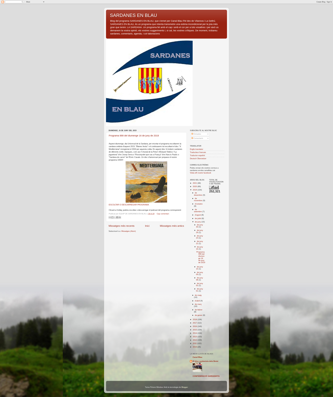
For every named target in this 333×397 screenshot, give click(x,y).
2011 (195, 343)
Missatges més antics (172, 225)
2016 (195, 326)
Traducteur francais (198, 152)
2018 (195, 319)
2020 (195, 186)
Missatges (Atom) (128, 231)
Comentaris (198, 138)
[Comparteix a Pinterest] (120, 217)
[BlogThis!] (112, 217)
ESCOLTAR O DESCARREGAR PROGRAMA (129, 205)
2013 (195, 337)
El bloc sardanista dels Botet (205, 361)
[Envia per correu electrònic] (110, 217)
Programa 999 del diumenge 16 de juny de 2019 (134, 135)
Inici (147, 225)
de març (198, 304)
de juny (198, 222)
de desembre (198, 194)
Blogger (184, 387)
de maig (198, 295)
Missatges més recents (122, 225)
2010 (195, 347)
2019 (195, 190)
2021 (195, 183)
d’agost (198, 215)
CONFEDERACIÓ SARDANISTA (206, 376)
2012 (195, 340)
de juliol (198, 218)
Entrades (197, 134)
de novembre (198, 199)
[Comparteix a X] (115, 217)
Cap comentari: (163, 214)
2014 (195, 333)
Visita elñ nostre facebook (200, 173)
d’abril (197, 301)
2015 (195, 330)
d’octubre (199, 204)
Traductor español (197, 155)
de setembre (198, 211)
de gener (199, 315)
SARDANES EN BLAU (133, 15)
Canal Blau (197, 357)
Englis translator (196, 149)
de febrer (198, 310)
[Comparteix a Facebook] (117, 217)
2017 (195, 323)
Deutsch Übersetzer (198, 159)
